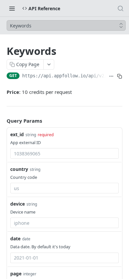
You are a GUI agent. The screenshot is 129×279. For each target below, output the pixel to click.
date (15, 238)
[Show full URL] (111, 76)
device (17, 204)
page (16, 273)
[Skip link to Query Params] (2, 121)
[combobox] (64, 153)
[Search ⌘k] (120, 8)
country (19, 169)
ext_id (17, 134)
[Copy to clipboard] (119, 76)
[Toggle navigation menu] (12, 8)
